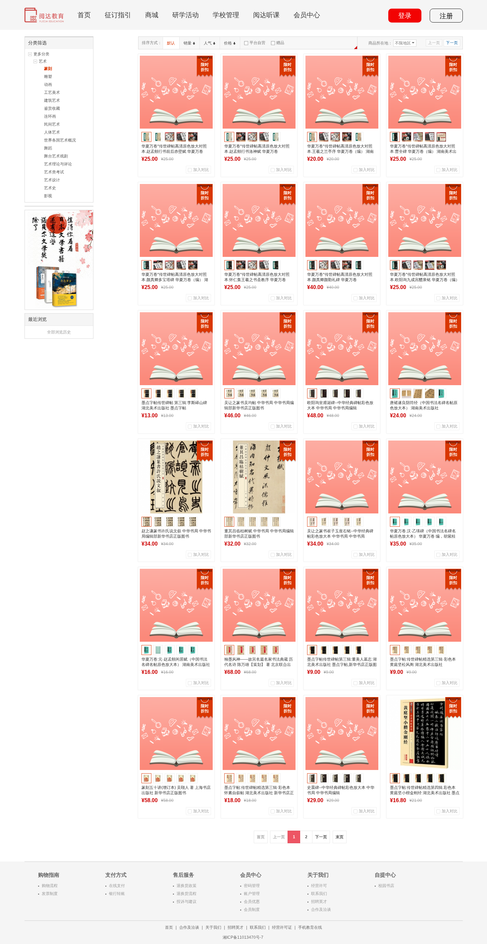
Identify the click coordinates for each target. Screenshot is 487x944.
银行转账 (117, 893)
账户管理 (252, 893)
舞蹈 (48, 148)
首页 (84, 15)
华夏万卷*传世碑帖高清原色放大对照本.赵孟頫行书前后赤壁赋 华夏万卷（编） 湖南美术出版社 (174, 151)
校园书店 (386, 885)
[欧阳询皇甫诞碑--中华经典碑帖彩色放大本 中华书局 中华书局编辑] (341, 348)
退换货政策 (186, 885)
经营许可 (319, 885)
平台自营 (257, 42)
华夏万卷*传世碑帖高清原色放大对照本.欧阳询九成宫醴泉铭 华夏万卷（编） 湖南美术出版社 (425, 279)
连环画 (50, 116)
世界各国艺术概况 (60, 140)
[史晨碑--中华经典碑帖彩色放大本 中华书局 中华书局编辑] (341, 733)
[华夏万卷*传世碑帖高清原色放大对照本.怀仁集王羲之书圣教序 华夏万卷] (259, 220)
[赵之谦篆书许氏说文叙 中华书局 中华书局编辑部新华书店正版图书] (176, 477)
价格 (228, 43)
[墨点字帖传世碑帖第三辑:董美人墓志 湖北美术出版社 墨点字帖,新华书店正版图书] (341, 605)
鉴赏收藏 (52, 108)
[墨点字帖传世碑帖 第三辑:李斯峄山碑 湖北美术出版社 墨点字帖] (176, 348)
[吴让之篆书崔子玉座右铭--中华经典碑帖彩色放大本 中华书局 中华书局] (341, 477)
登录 (404, 15)
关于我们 (213, 927)
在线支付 (117, 885)
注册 (446, 16)
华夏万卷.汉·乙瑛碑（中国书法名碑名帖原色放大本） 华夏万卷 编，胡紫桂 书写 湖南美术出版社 (423, 536)
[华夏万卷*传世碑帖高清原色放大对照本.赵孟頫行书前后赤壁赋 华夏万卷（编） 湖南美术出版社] (176, 92)
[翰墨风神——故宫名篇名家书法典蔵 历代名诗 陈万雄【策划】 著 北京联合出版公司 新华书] (259, 605)
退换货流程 (186, 893)
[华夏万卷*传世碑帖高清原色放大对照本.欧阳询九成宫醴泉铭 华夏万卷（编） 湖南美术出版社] (424, 220)
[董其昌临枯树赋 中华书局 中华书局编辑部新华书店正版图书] (259, 477)
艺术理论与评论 (58, 164)
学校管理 (226, 15)
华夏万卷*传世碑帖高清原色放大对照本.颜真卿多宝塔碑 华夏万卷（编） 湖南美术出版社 (174, 279)
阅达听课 (266, 15)
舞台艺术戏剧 (56, 156)
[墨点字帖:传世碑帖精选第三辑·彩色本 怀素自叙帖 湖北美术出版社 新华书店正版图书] (259, 733)
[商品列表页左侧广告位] (59, 259)
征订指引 (118, 15)
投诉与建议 (186, 901)
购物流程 (50, 885)
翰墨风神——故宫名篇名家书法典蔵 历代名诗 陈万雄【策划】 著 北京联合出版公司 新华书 (258, 664)
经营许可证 (282, 927)
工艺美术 (52, 92)
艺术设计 (52, 180)
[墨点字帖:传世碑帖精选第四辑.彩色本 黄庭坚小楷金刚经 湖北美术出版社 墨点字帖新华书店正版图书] (424, 733)
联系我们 (319, 893)
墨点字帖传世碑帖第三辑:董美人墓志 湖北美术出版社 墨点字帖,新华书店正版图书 (342, 664)
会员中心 (307, 15)
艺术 (43, 61)
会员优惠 (252, 901)
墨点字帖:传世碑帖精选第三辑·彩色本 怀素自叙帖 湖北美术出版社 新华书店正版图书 (259, 792)
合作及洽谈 (321, 909)
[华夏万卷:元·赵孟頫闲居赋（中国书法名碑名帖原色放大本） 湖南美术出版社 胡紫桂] (176, 605)
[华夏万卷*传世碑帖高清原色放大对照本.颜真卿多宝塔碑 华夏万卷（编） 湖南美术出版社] (176, 220)
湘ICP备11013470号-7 (243, 937)
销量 (187, 43)
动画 (48, 84)
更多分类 (41, 54)
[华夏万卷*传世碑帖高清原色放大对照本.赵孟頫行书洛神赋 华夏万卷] (259, 92)
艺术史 (50, 188)
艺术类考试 (54, 172)
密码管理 (252, 885)
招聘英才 (319, 901)
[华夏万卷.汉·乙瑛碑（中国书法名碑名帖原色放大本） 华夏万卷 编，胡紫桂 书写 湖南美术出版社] (424, 477)
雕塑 (48, 76)
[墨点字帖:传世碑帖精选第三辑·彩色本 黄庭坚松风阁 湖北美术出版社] (424, 605)
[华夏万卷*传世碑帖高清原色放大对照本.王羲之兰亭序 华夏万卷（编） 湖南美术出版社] (341, 92)
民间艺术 (52, 124)
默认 (171, 43)
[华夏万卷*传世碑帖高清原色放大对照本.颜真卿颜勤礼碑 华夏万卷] (341, 220)
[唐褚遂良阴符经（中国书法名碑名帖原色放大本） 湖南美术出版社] (424, 348)
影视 (48, 196)
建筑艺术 (52, 100)
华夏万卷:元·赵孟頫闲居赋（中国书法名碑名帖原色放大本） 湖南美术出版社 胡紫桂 (175, 664)
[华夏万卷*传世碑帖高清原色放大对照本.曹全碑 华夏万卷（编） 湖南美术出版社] (424, 92)
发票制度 (50, 893)
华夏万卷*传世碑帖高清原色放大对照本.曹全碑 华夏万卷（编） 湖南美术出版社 (423, 151)
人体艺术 (52, 132)
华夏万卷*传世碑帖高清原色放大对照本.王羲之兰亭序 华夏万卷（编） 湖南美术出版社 (340, 151)
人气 (208, 43)
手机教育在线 (310, 927)
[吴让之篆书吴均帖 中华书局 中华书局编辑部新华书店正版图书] (259, 348)
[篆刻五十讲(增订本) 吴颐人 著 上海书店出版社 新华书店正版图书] (176, 733)
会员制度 (252, 909)
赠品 (280, 42)
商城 (151, 15)
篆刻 (48, 68)
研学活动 (185, 15)
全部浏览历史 (59, 332)
